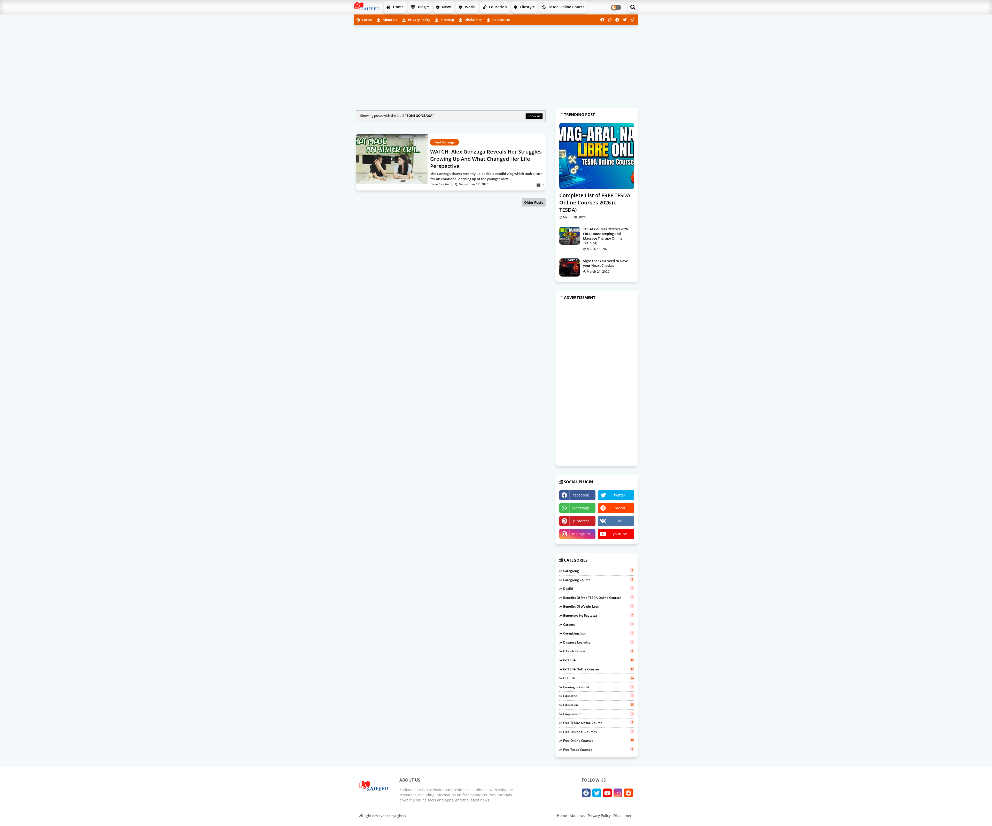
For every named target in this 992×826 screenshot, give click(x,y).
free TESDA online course (598, 722)
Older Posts (533, 202)
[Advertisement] (496, 65)
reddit (620, 508)
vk (620, 520)
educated (598, 695)
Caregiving (598, 570)
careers (598, 624)
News (446, 6)
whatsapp (581, 508)
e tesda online (598, 651)
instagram (581, 533)
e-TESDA (598, 660)
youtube (620, 533)
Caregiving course (598, 579)
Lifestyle (527, 6)
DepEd (598, 588)
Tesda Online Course (566, 6)
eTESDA (598, 678)
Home (398, 6)
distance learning (598, 642)
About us (389, 19)
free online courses (598, 740)
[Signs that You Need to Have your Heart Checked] (569, 267)
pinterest (581, 520)
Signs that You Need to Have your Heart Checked (605, 263)
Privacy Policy (418, 19)
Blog (421, 6)
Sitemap (447, 19)
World (470, 6)
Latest (366, 19)
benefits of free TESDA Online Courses (598, 597)
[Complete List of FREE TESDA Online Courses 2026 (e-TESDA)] (596, 156)
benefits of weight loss (598, 606)
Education (497, 6)
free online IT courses (598, 731)
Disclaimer (473, 19)
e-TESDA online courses (598, 669)
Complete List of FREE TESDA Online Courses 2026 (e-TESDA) (594, 202)
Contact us (501, 19)
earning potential (598, 687)
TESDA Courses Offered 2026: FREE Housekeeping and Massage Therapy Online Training (606, 236)
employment (598, 714)
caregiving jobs (598, 633)
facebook (581, 495)
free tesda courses (598, 749)
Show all (534, 116)
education (598, 704)
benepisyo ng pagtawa (598, 615)
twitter (619, 495)
